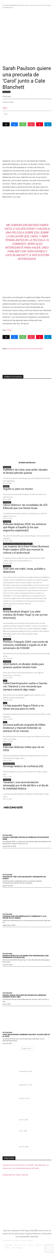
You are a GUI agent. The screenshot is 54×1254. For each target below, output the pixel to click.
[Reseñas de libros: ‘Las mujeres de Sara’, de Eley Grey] (10, 1070)
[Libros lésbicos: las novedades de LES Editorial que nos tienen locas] (10, 1145)
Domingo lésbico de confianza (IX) (23, 766)
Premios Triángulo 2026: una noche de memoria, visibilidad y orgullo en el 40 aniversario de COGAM (25, 645)
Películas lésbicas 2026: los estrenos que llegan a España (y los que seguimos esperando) (24, 527)
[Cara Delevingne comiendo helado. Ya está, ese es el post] (27, 1018)
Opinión (6, 486)
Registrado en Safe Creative (15, 1175)
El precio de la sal (27, 349)
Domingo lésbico (9, 763)
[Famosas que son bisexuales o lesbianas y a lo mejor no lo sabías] (27, 900)
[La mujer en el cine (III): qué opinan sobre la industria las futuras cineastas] (10, 1083)
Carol (8, 349)
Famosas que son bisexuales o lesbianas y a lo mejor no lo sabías (24, 917)
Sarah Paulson (38, 349)
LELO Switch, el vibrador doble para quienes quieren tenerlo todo (23, 666)
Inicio (4, 5)
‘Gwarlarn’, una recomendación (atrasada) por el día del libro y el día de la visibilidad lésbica (25, 785)
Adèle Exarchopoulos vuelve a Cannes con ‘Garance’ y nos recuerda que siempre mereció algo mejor (25, 686)
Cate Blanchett (15, 349)
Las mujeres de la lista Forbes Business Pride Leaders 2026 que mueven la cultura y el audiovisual (26, 549)
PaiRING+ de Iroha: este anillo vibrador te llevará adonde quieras (25, 471)
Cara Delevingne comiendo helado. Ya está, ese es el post (26, 1035)
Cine (5, 681)
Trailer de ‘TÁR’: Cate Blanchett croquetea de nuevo (24, 877)
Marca (5, 108)
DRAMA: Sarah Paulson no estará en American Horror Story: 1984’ (24, 996)
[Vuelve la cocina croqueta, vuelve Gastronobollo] (10, 1097)
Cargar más (26, 1048)
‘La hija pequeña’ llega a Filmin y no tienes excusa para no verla (23, 707)
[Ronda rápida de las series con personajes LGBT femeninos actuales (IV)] (27, 939)
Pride (8, 330)
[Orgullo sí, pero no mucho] (10, 1132)
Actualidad (10, 5)
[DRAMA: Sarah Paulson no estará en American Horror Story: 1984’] (27, 979)
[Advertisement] (27, 37)
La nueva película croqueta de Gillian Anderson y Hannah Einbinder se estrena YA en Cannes (24, 728)
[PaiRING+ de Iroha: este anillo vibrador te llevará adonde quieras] (10, 1118)
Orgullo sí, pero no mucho (18, 488)
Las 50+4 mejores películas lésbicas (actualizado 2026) (26, 838)
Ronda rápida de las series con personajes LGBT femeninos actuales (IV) (26, 956)
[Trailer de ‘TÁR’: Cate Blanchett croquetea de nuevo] (27, 860)
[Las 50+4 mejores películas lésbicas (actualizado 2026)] (27, 821)
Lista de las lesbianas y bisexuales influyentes (18, 544)
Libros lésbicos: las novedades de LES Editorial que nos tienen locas (25, 506)
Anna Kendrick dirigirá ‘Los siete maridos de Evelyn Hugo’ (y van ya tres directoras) (25, 614)
